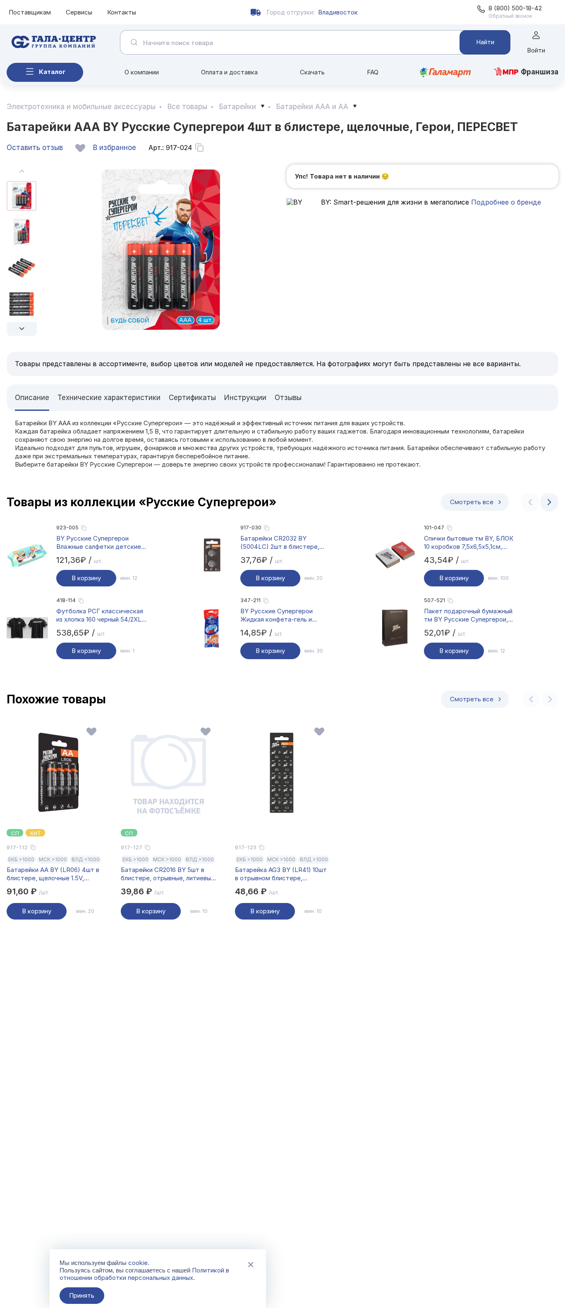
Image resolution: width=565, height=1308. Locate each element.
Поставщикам (30, 12)
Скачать (312, 72)
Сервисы (79, 12)
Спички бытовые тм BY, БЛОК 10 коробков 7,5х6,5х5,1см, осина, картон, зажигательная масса (468, 542)
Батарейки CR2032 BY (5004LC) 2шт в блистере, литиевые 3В (279, 542)
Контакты (121, 12)
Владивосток (338, 12)
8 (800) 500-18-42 (515, 8)
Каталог (52, 72)
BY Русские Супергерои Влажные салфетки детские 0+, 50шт (98, 542)
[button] (22, 329)
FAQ (372, 72)
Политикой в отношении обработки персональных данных (144, 1274)
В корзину (86, 578)
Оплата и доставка (229, 72)
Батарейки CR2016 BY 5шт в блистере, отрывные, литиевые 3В (168, 874)
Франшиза (539, 72)
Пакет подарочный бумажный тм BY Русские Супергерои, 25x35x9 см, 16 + (468, 615)
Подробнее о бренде (505, 202)
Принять (81, 1295)
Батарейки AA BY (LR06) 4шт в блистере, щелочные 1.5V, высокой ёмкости (53, 874)
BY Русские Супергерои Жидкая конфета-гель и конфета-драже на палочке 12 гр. (285, 615)
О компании (141, 72)
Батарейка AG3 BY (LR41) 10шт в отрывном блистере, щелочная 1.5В (281, 874)
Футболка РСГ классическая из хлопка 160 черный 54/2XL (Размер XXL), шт (99, 615)
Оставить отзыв (35, 147)
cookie (138, 1263)
